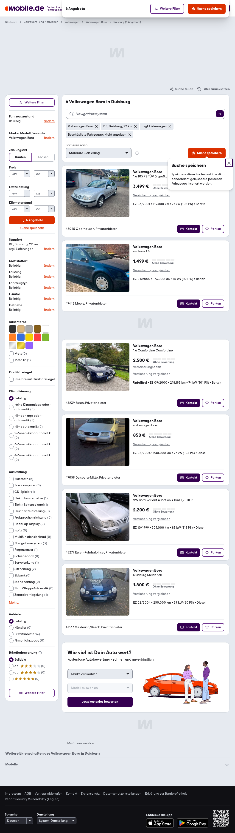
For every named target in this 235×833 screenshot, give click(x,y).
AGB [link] (28, 794)
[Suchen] (220, 113)
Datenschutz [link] (90, 794)
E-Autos (14, 294)
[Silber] (12, 345)
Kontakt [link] (71, 794)
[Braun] (37, 329)
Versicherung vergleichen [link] (151, 195)
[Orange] (12, 337)
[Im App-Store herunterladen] (161, 822)
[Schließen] (229, 163)
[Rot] (37, 337)
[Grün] (46, 337)
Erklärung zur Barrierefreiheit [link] (166, 794)
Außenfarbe (18, 322)
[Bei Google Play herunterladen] (192, 822)
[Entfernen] (96, 126)
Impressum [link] (13, 794)
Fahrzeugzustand (21, 116)
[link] (181, 89)
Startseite (11, 22)
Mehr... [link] (14, 603)
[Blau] (21, 337)
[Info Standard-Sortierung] (137, 153)
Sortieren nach (76, 145)
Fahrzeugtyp (18, 283)
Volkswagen (72, 22)
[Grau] (29, 329)
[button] (32, 118)
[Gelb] (29, 337)
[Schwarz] (12, 329)
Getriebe (15, 305)
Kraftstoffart (18, 261)
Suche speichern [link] (32, 228)
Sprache (11, 814)
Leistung (15, 272)
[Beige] (21, 329)
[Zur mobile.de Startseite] (42, 8)
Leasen (43, 157)
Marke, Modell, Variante (27, 133)
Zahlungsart (18, 150)
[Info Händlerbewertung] (40, 652)
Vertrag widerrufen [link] (48, 794)
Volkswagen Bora (96, 22)
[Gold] (21, 345)
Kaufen (20, 157)
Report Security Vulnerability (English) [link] (32, 799)
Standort (15, 240)
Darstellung (45, 814)
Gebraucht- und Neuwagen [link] (41, 21)
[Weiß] (46, 329)
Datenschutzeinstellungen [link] (122, 794)
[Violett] (29, 345)
